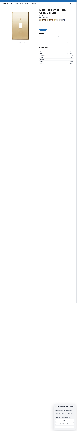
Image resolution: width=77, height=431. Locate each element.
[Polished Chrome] (59, 20)
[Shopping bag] (72, 3)
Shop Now (28, 0)
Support (21, 3)
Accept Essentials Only (64, 423)
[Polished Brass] (40, 20)
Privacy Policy (57, 417)
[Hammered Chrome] (57, 20)
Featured (26, 3)
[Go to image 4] (20, 42)
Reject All (65, 426)
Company (17, 3)
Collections (5, 6)
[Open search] (68, 3)
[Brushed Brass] (47, 20)
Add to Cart (43, 29)
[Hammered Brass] (55, 20)
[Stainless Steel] (62, 20)
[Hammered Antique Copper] (52, 20)
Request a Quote (33, 3)
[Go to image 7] (24, 42)
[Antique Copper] (45, 20)
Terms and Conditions (66, 417)
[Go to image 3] (19, 42)
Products (11, 3)
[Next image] (34, 25)
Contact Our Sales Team (6, 0)
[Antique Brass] (43, 20)
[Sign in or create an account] (70, 3)
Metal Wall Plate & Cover (20, 6)
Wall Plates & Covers (11, 6)
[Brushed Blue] (64, 20)
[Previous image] (7, 25)
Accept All (65, 420)
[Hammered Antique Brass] (50, 20)
